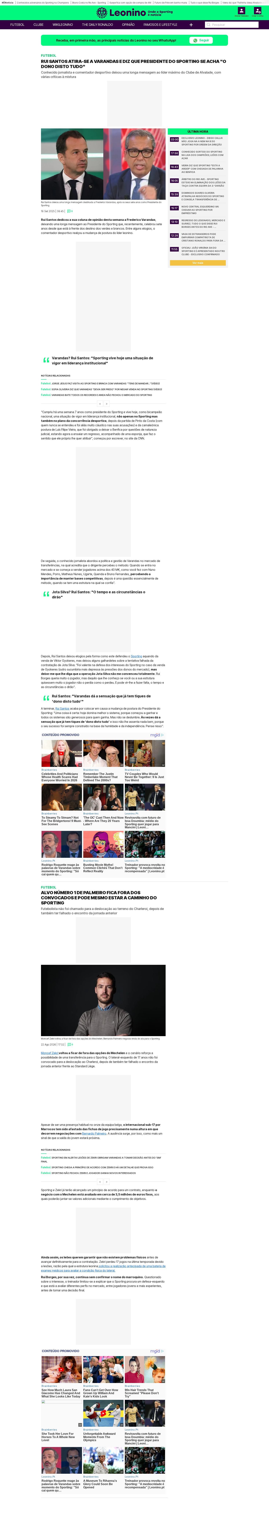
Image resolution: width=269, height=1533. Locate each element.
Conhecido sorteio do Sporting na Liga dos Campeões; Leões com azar (203, 155)
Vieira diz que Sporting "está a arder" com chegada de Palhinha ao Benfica (203, 168)
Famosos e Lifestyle (160, 25)
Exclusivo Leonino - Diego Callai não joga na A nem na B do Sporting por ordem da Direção (202, 141)
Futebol (17, 25)
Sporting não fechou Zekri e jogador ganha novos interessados (94, 1173)
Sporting (136, 656)
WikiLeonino (63, 25)
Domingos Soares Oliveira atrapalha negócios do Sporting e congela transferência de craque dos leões (203, 196)
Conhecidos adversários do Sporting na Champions (43, 2)
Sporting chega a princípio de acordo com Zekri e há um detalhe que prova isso (102, 1167)
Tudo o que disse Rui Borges (204, 2)
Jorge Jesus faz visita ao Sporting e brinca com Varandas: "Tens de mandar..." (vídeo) (106, 383)
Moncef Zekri (49, 1053)
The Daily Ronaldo (97, 25)
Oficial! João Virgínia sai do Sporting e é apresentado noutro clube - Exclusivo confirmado (203, 251)
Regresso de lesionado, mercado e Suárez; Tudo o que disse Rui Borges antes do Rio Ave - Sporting (204, 224)
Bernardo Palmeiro (94, 1133)
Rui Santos (62, 708)
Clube (38, 25)
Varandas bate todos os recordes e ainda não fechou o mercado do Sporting (102, 394)
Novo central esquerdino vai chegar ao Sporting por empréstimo (200, 210)
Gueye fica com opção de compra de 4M (130, 2)
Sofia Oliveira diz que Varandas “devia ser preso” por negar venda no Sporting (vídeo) (107, 389)
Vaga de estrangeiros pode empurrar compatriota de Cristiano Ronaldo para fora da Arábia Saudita (203, 237)
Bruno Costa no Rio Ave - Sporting (89, 2)
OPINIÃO (128, 25)
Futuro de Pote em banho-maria (171, 2)
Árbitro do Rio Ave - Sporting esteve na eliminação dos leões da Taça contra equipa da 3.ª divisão (204, 182)
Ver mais (198, 262)
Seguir (204, 40)
